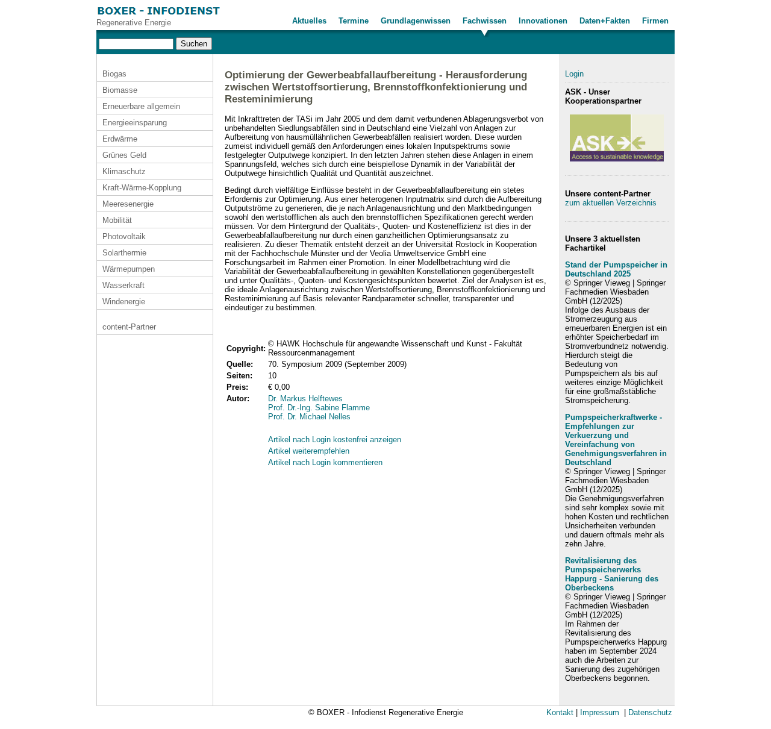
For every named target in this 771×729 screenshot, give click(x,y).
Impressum (599, 712)
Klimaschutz (124, 171)
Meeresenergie (128, 203)
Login (574, 73)
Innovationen (543, 20)
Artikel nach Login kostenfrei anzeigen (334, 439)
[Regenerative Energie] (158, 15)
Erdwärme (119, 138)
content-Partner (129, 326)
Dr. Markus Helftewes (305, 398)
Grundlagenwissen (416, 20)
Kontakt (559, 712)
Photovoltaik (124, 236)
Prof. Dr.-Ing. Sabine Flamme (319, 407)
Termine (354, 20)
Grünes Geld (124, 155)
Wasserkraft (123, 285)
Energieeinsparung (134, 122)
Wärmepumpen (128, 269)
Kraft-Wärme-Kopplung (141, 187)
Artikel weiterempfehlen (308, 450)
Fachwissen (485, 20)
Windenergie (123, 301)
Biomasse (119, 90)
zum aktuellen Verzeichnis (611, 202)
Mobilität (117, 220)
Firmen (655, 20)
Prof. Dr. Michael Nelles (309, 416)
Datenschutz (650, 712)
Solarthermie (124, 252)
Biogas (114, 73)
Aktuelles (309, 20)
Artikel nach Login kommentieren (325, 462)
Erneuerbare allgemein (141, 106)
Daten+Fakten (604, 20)
